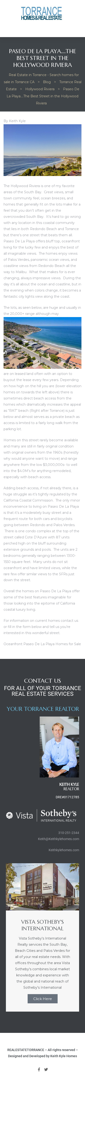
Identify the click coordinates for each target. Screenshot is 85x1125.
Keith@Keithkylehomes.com (58, 839)
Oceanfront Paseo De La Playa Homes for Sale (42, 644)
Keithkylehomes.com (64, 850)
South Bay (34, 217)
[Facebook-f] (39, 1069)
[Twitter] (46, 1069)
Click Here (42, 998)
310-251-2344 (68, 833)
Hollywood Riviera (25, 186)
